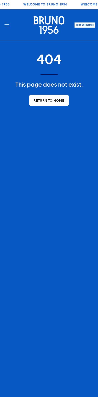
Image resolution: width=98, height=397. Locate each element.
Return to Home (49, 100)
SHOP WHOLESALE (84, 25)
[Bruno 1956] (49, 25)
